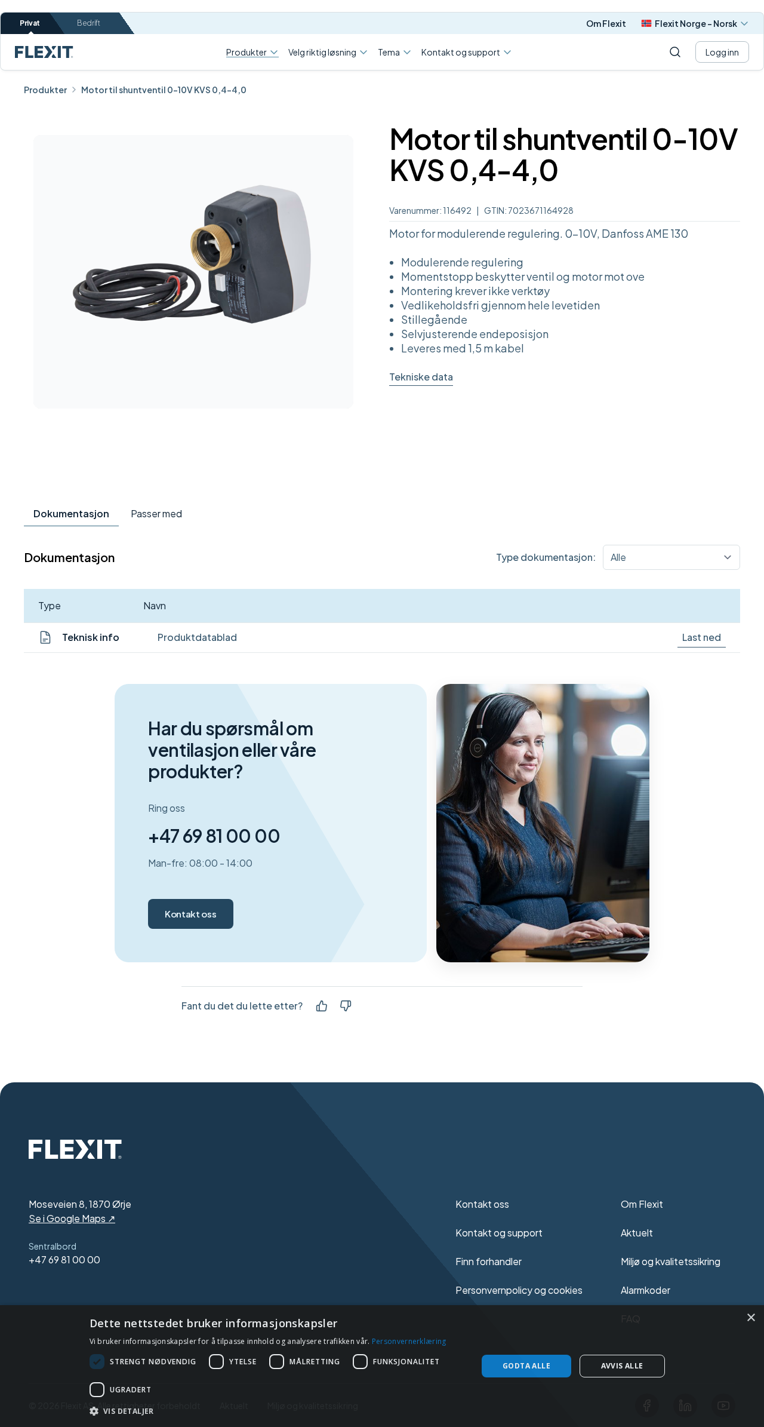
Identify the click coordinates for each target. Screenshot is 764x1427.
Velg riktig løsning (322, 52)
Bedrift (88, 23)
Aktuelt (637, 1232)
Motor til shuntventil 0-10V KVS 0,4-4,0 (164, 89)
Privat (30, 23)
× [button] (750, 1318)
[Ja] (321, 1005)
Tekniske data (421, 376)
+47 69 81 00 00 (214, 835)
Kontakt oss (190, 913)
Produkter (246, 52)
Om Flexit (606, 23)
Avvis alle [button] (622, 1366)
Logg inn (722, 52)
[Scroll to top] (44, 52)
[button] (278, 1411)
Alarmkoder (645, 1290)
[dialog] (382, 1366)
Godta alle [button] (526, 1366)
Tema (389, 52)
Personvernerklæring (409, 1341)
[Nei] (345, 1005)
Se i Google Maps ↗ (72, 1218)
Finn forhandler (488, 1261)
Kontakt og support (460, 52)
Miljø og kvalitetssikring (670, 1261)
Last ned (701, 637)
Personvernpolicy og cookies (519, 1290)
